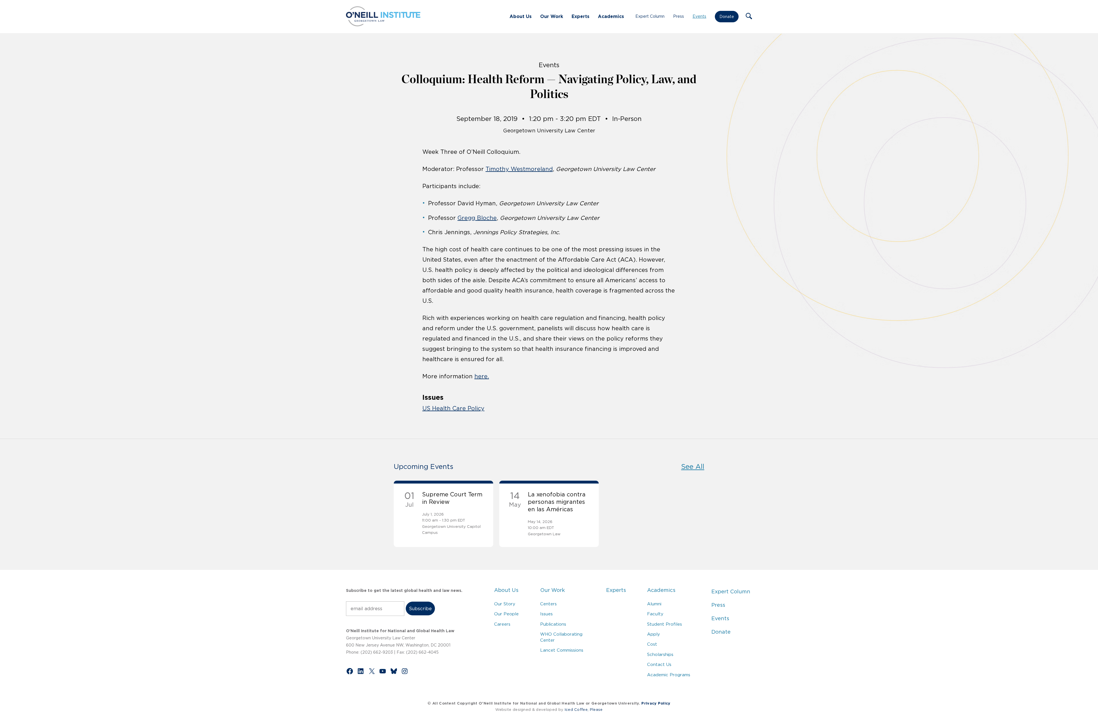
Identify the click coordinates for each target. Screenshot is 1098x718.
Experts (580, 16)
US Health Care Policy (453, 408)
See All (692, 466)
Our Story (504, 603)
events (549, 64)
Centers (548, 603)
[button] (749, 16)
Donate (726, 16)
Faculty (655, 613)
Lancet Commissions (561, 650)
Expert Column (650, 16)
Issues (546, 613)
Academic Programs (668, 674)
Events (699, 16)
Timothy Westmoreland (519, 169)
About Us (521, 16)
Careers (502, 624)
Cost (652, 644)
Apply (653, 634)
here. (481, 376)
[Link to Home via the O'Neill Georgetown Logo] (383, 24)
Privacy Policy (655, 703)
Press (678, 16)
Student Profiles (664, 624)
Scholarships (660, 654)
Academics (611, 16)
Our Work (551, 16)
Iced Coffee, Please (584, 709)
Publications (553, 624)
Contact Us (659, 664)
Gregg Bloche (477, 218)
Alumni (654, 603)
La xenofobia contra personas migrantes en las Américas (557, 501)
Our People (506, 613)
